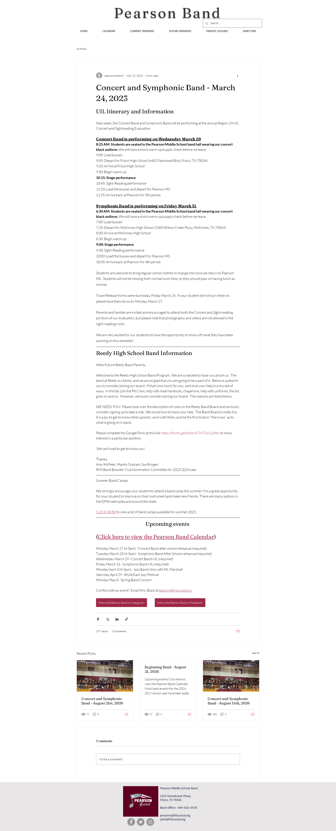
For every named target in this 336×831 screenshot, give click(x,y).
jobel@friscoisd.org (173, 819)
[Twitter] (140, 822)
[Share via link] (126, 619)
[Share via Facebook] (98, 619)
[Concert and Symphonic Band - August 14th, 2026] (231, 676)
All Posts (82, 48)
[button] (142, 31)
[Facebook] (131, 822)
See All (255, 653)
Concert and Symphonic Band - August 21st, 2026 (102, 700)
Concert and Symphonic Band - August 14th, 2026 (229, 700)
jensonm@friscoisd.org (175, 815)
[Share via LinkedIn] (117, 619)
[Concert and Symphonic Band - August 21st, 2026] (105, 676)
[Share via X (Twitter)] (107, 619)
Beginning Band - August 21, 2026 (165, 669)
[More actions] (237, 75)
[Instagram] (150, 822)
